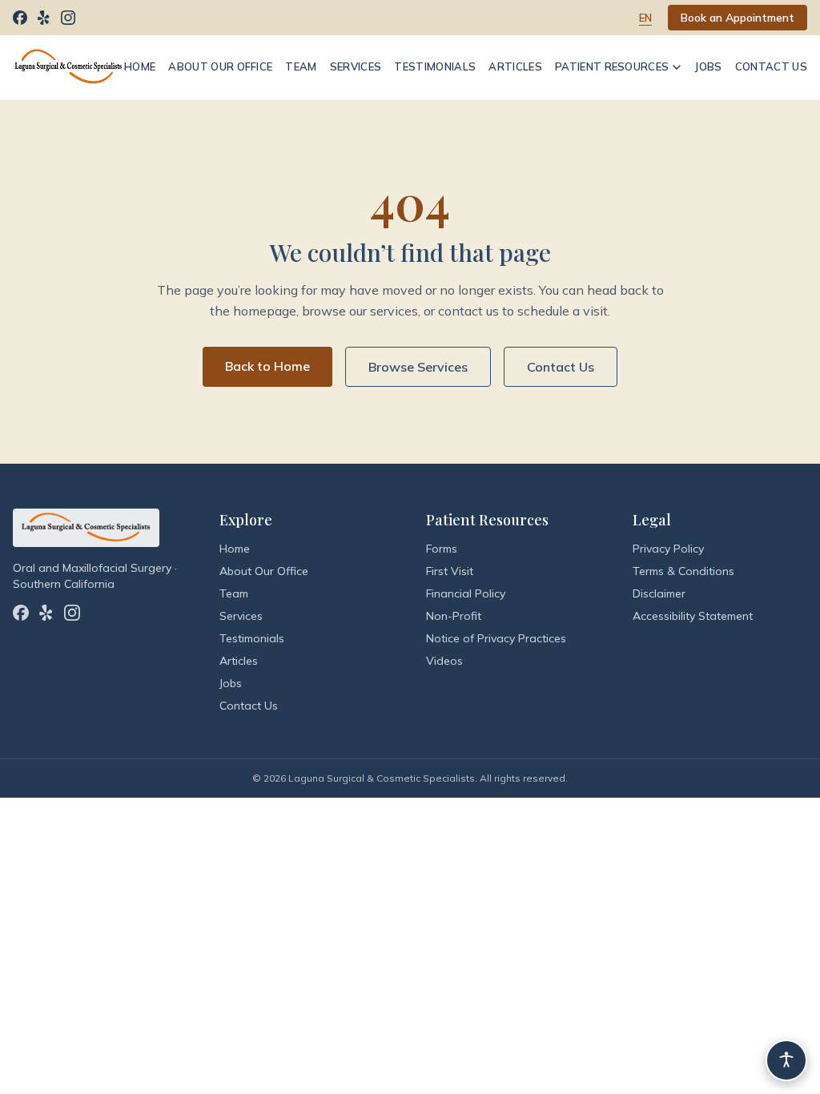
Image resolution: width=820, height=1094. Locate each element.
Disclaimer (659, 593)
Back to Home (267, 366)
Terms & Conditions (683, 571)
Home (139, 66)
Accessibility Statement (693, 616)
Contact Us (771, 66)
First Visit (449, 571)
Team (300, 66)
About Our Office (220, 66)
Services (356, 66)
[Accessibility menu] (786, 1060)
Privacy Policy (668, 548)
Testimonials (435, 66)
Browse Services (418, 367)
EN (645, 17)
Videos (444, 661)
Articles (515, 66)
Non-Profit (453, 616)
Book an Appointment (737, 17)
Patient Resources (612, 66)
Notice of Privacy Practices (496, 638)
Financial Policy (465, 593)
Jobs (708, 66)
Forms (441, 548)
